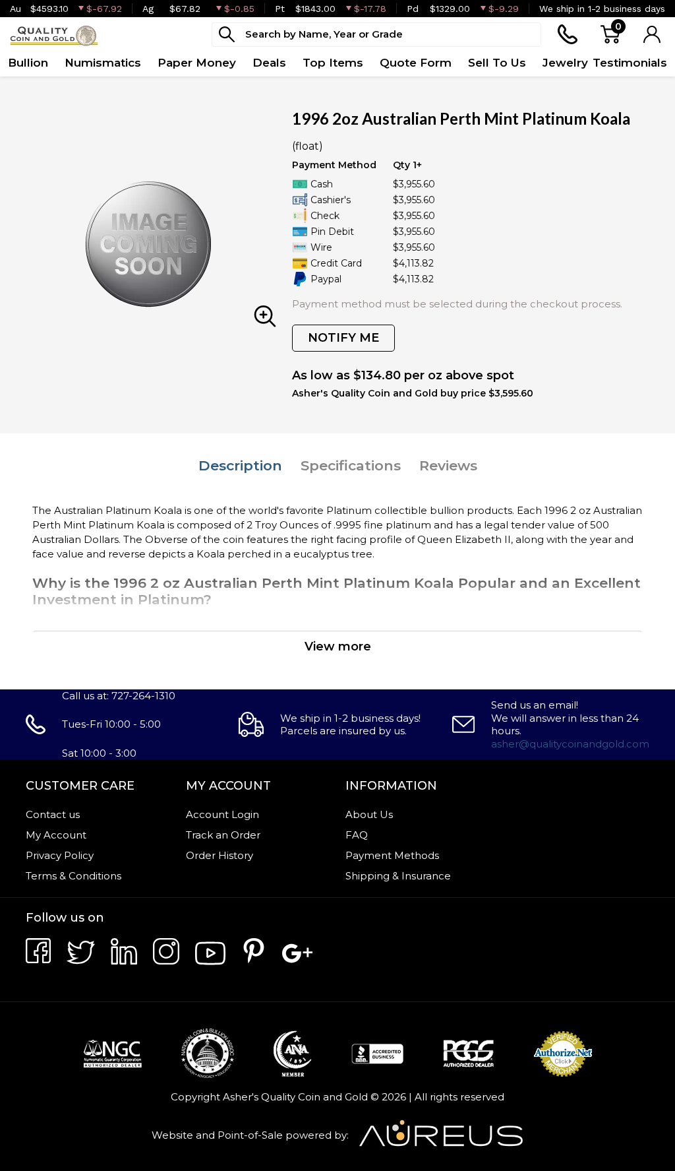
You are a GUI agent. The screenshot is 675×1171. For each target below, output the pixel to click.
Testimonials (630, 62)
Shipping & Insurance (398, 876)
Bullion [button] (28, 62)
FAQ (356, 835)
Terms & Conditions (73, 876)
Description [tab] (240, 465)
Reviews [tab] (448, 465)
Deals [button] (269, 62)
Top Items (333, 62)
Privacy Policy (60, 855)
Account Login (222, 814)
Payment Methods (392, 855)
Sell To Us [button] (497, 62)
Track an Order (223, 835)
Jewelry (565, 62)
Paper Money (197, 62)
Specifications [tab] (351, 465)
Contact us (53, 814)
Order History (219, 855)
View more (338, 646)
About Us (369, 814)
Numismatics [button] (103, 62)
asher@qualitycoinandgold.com (570, 744)
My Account (56, 835)
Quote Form (416, 62)
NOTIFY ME (343, 338)
